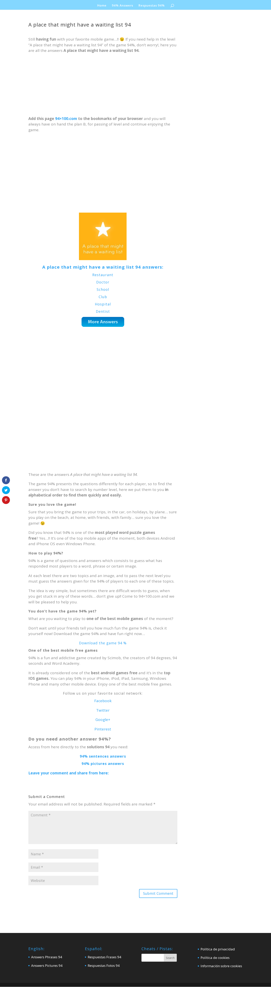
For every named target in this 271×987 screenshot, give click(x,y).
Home (102, 5)
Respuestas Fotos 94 (104, 965)
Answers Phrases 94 (46, 957)
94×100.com (66, 118)
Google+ (102, 719)
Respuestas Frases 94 (104, 957)
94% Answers (122, 5)
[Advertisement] (102, 86)
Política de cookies (215, 957)
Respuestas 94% (151, 5)
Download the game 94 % (103, 643)
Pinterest (102, 729)
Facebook (102, 700)
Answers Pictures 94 (46, 965)
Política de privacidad (218, 949)
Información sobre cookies (221, 966)
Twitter (103, 710)
